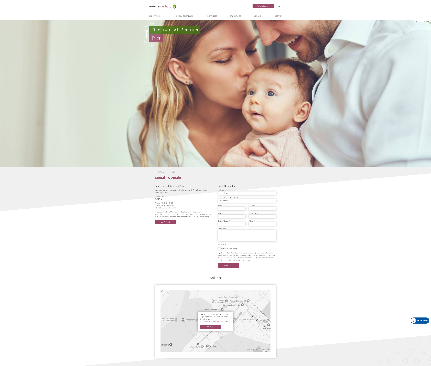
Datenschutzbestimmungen (209, 322)
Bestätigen (210, 327)
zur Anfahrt (165, 222)
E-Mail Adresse (224, 221)
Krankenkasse (254, 213)
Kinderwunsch (154, 16)
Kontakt (278, 16)
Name (220, 206)
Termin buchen (263, 6)
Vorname (252, 206)
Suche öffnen (279, 6)
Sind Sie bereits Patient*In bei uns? (230, 198)
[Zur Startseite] (163, 6)
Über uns (257, 16)
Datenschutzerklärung (237, 253)
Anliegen (221, 190)
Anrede (220, 213)
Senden (227, 265)
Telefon (252, 221)
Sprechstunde (235, 16)
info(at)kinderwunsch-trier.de (165, 208)
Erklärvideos (212, 16)
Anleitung (162, 214)
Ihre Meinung (223, 229)
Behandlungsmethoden (184, 16)
